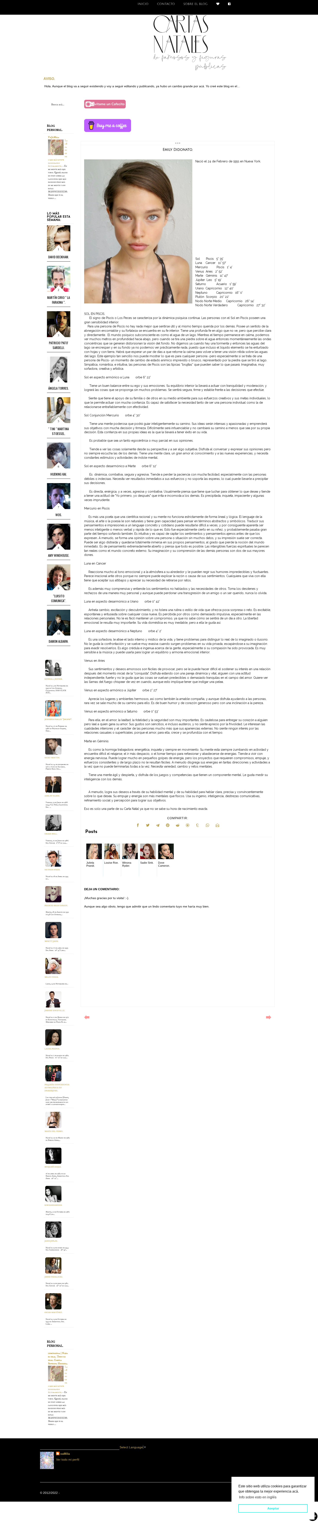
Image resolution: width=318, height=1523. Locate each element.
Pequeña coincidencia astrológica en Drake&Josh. (57, 1088)
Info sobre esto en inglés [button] (257, 1497)
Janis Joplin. (51, 1241)
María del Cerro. (54, 1131)
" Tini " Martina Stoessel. (58, 431)
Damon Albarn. (58, 641)
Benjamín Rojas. (53, 1167)
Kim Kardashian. (53, 1205)
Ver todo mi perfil (67, 1459)
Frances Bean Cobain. (56, 905)
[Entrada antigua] (268, 1019)
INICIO (143, 4)
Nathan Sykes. (52, 870)
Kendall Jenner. (54, 679)
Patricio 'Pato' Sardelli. (58, 345)
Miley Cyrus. (51, 977)
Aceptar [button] (273, 1508)
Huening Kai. (58, 474)
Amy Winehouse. (58, 555)
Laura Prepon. (52, 1049)
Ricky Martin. (52, 758)
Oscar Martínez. (54, 1312)
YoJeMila (53, 137)
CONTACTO (166, 4)
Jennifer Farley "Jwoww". (58, 719)
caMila (65, 1453)
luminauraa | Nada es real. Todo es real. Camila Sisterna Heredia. (58, 1358)
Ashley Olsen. (52, 796)
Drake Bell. (51, 834)
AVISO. (49, 79)
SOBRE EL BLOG (195, 4)
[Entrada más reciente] (86, 1019)
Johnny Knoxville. (55, 1010)
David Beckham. (58, 256)
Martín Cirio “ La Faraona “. (58, 300)
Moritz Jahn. (51, 941)
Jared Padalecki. (54, 1277)
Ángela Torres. (58, 388)
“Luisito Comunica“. (58, 598)
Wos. (58, 514)
